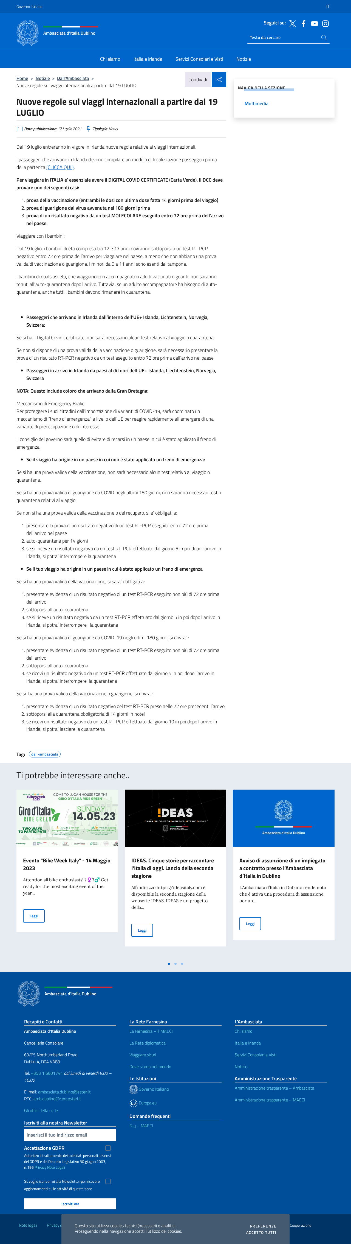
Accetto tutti (261, 1232)
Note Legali (56, 1167)
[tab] (169, 964)
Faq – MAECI (141, 1125)
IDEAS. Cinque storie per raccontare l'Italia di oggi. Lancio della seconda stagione (172, 868)
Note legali (28, 1225)
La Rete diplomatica (147, 1043)
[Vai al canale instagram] (324, 23)
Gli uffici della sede (41, 1110)
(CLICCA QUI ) (60, 167)
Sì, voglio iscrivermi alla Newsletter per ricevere (62, 1181)
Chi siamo (243, 1031)
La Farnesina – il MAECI (151, 1031)
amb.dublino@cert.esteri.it (57, 1098)
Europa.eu (147, 1102)
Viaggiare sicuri (142, 1054)
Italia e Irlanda (248, 1043)
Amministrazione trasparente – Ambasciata (274, 1088)
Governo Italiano (29, 6)
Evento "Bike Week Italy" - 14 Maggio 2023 (67, 864)
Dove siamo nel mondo (150, 1066)
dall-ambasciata (44, 753)
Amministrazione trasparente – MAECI (270, 1099)
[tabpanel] (67, 874)
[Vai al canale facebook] (302, 23)
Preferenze (263, 1226)
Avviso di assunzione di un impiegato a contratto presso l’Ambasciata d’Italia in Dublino (282, 868)
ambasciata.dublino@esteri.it (64, 1091)
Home (22, 78)
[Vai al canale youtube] (313, 23)
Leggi (37, 916)
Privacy (40, 1167)
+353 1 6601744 (47, 1073)
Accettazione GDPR (44, 1148)
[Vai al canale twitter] (291, 23)
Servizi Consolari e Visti (255, 1054)
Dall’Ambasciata (73, 78)
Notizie (43, 78)
